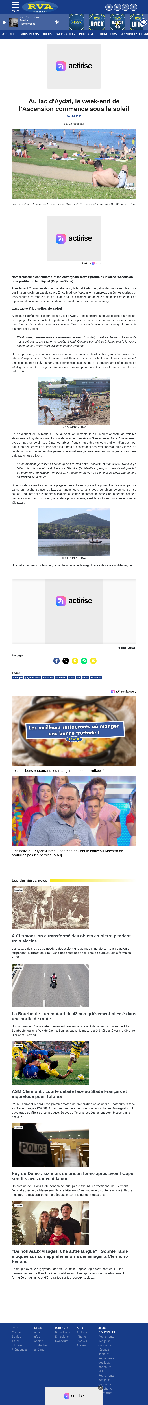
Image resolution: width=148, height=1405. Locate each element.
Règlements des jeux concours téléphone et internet (106, 1384)
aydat (85, 677)
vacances (48, 677)
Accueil (8, 34)
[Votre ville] (109, 7)
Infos (47, 34)
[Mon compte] (133, 7)
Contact (17, 1332)
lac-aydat (96, 677)
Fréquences (19, 1349)
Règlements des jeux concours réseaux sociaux (106, 1345)
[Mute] (57, 22)
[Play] (5, 22)
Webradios (65, 34)
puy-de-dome (32, 677)
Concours (108, 34)
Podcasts (87, 34)
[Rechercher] (125, 7)
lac (78, 677)
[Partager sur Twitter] (65, 662)
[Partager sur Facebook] (55, 662)
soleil (71, 677)
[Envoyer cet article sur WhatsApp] (83, 662)
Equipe (16, 1336)
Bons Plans (29, 34)
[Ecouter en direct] (117, 7)
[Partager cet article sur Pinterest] (74, 662)
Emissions (62, 1336)
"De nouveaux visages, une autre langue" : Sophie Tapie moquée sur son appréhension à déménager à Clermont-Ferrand (70, 1256)
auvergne (18, 677)
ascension (60, 677)
